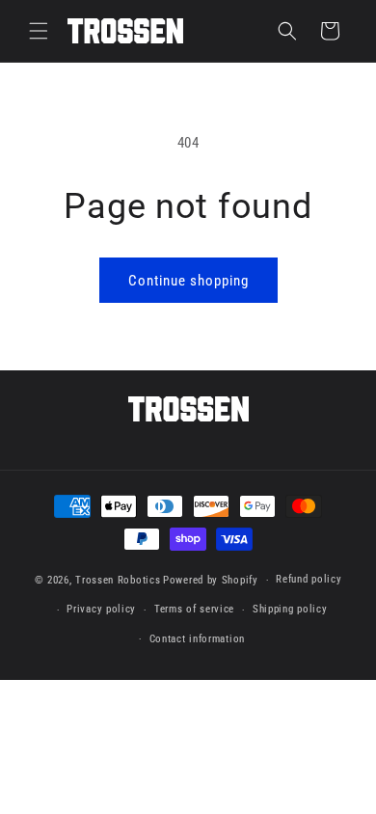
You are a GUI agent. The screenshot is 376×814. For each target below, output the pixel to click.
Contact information (197, 639)
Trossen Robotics (117, 580)
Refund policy (308, 579)
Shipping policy (290, 609)
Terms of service (194, 609)
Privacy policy (101, 609)
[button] (38, 31)
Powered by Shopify (210, 580)
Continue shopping (188, 280)
